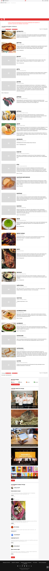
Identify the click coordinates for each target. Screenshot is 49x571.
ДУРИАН (19, 111)
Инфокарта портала (6, 562)
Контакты (25, 563)
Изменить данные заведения (26, 562)
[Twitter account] (22, 566)
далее (13, 480)
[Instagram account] (20, 566)
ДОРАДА (19, 97)
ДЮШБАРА (20, 139)
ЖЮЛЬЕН (19, 272)
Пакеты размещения (42, 562)
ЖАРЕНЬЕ (19, 193)
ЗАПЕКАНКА (20, 348)
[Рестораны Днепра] (11, 382)
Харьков (36, 382)
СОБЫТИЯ (8, 2)
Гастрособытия (13, 2)
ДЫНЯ (18, 124)
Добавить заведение (15, 562)
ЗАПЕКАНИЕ (20, 335)
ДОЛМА (19, 81)
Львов (21, 382)
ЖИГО (18, 249)
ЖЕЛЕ (18, 218)
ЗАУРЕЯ (19, 361)
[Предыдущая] (7, 29)
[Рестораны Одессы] (26, 382)
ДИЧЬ (18, 69)
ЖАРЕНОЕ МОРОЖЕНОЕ (23, 177)
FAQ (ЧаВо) (35, 562)
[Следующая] (15, 29)
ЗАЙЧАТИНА (20, 285)
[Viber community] (29, 566)
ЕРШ (18, 164)
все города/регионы (15, 384)
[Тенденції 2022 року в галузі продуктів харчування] (24, 478)
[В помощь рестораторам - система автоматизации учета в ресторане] (24, 446)
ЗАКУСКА (19, 298)
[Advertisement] (24, 11)
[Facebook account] (18, 566)
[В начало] (6, 29)
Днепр (13, 382)
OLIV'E (12, 542)
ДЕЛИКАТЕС (20, 31)
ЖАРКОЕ (19, 206)
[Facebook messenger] (24, 566)
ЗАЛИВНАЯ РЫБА (21, 310)
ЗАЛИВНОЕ (20, 323)
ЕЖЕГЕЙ (19, 152)
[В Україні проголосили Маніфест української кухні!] (24, 465)
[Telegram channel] (27, 566)
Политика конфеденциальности (24, 568)
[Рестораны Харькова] (34, 382)
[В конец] (16, 29)
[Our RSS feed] (31, 566)
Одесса (28, 382)
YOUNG (12, 495)
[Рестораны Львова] (19, 382)
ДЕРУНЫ (19, 42)
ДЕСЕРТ (19, 56)
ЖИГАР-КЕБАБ (21, 233)
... (34, 529)
